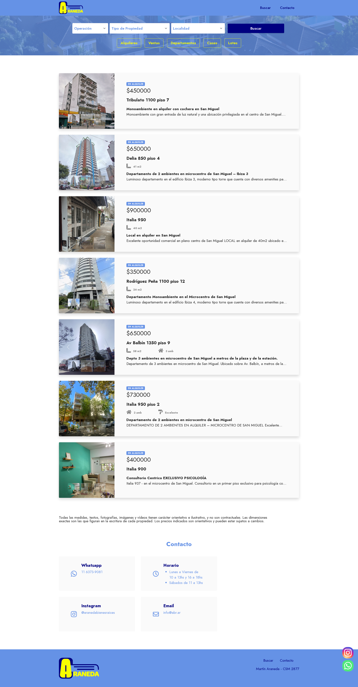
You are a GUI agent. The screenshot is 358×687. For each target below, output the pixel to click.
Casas (212, 42)
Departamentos (183, 42)
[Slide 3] (100, 120)
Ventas (154, 42)
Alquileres (129, 42)
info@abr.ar (171, 612)
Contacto (287, 7)
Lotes (232, 42)
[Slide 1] (74, 120)
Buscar (265, 7)
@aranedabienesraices (98, 612)
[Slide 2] (87, 120)
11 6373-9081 (92, 571)
